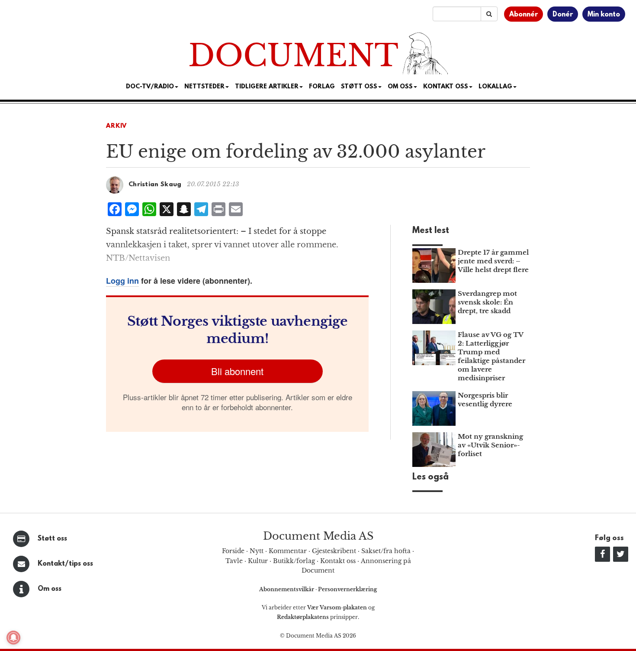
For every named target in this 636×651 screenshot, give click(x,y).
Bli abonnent (237, 371)
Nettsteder (204, 87)
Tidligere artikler (267, 87)
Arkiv (116, 126)
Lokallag (495, 87)
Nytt (256, 551)
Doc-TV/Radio (150, 87)
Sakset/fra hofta (386, 551)
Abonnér (523, 15)
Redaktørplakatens (303, 617)
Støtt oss (52, 539)
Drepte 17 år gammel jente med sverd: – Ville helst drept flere (493, 261)
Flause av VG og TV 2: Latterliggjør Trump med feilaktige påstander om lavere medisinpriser (491, 356)
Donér (562, 15)
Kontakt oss (445, 87)
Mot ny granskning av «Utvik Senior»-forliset (490, 445)
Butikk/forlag (294, 561)
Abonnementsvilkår (287, 589)
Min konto (604, 15)
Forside (233, 551)
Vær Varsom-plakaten (337, 607)
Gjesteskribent (334, 551)
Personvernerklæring (347, 589)
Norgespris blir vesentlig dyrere (485, 399)
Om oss (49, 589)
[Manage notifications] (13, 638)
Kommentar (288, 551)
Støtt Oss (359, 87)
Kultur (258, 561)
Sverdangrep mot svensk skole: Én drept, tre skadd (487, 302)
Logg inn (122, 280)
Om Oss (400, 87)
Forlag (322, 87)
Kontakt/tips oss (65, 564)
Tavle (234, 561)
